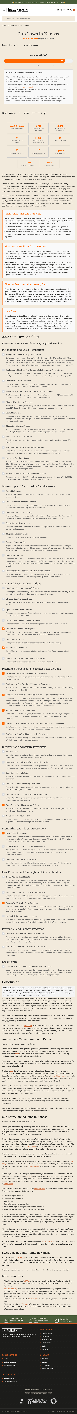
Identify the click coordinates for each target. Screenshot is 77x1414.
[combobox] (41, 18)
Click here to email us (66, 1321)
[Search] (4, 18)
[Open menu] (4, 10)
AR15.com (24, 1304)
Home (4, 25)
